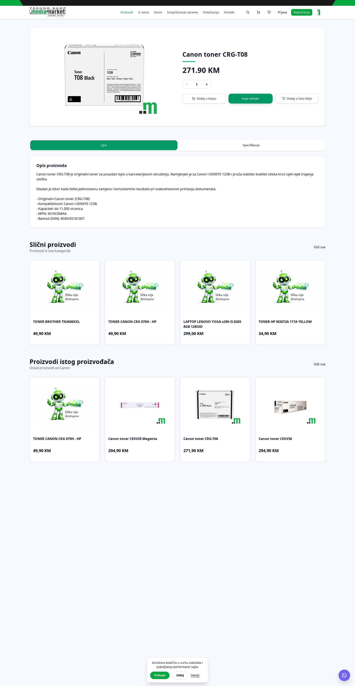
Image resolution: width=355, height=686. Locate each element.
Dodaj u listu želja (299, 98)
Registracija (302, 12)
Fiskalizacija (211, 12)
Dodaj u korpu (206, 98)
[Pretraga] (247, 12)
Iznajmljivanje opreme (182, 12)
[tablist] (177, 145)
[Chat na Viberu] (344, 675)
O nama (143, 12)
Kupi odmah (250, 98)
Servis (158, 12)
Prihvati (159, 675)
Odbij (180, 675)
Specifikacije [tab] (251, 145)
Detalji (195, 675)
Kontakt (229, 12)
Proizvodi (127, 12)
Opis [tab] (104, 145)
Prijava (282, 12)
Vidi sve (319, 247)
